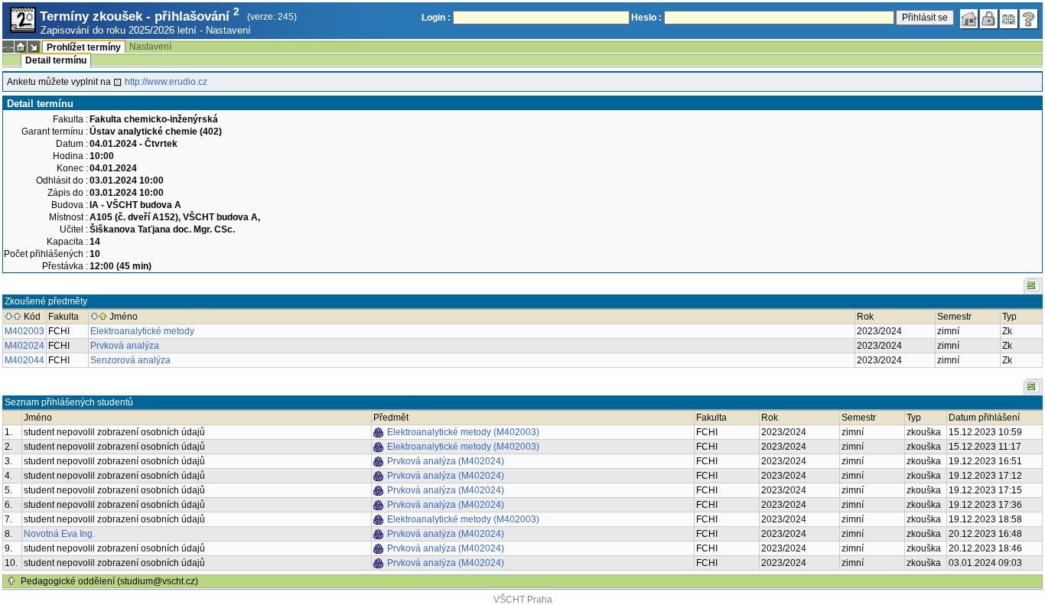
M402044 (24, 360)
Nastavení (228, 30)
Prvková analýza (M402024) (445, 461)
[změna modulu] (34, 47)
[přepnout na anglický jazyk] (1009, 19)
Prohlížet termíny (84, 47)
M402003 (24, 331)
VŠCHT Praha (522, 599)
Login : (436, 17)
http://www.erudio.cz (166, 81)
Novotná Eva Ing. (59, 534)
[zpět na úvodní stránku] (969, 19)
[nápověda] (1029, 19)
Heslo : (646, 17)
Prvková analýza (124, 345)
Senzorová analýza (130, 360)
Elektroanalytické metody (142, 331)
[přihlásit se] (989, 19)
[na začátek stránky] (11, 581)
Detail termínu (55, 60)
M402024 (24, 345)
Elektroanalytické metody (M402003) (463, 432)
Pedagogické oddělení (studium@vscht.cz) (109, 581)
